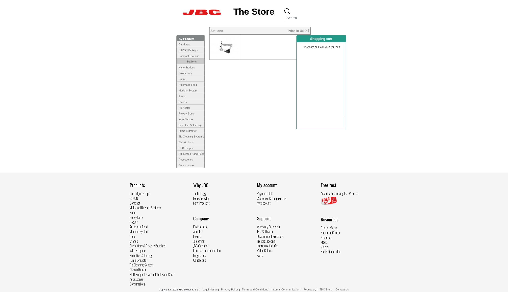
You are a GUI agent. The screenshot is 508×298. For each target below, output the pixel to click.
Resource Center (330, 232)
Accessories (186, 159)
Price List (326, 237)
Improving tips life (267, 245)
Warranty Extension (268, 226)
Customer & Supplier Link (271, 198)
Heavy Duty (185, 73)
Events (197, 236)
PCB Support (186, 148)
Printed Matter (329, 227)
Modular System (188, 90)
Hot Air (182, 79)
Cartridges (184, 44)
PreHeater (184, 107)
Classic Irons (186, 142)
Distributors (200, 226)
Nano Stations (187, 67)
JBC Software (265, 231)
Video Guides (264, 250)
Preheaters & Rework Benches (147, 245)
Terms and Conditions (255, 289)
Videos (324, 246)
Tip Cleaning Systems (191, 136)
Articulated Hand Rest (191, 153)
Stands (183, 102)
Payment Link (264, 193)
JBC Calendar (201, 245)
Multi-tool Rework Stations (145, 207)
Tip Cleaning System (141, 264)
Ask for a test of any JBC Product (339, 193)
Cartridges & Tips (140, 193)
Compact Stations (189, 56)
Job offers (198, 241)
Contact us (199, 260)
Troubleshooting (266, 241)
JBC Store (326, 289)
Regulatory (199, 255)
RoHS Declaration (331, 251)
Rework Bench (187, 113)
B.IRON (134, 198)
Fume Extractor (187, 130)
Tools (182, 96)
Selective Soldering (190, 125)
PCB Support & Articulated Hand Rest (151, 274)
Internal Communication (207, 250)
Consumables (186, 165)
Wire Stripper (186, 119)
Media (324, 242)
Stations (192, 61)
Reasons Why (201, 198)
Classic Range (138, 269)
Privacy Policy (230, 289)
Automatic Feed (188, 84)
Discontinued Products (270, 236)
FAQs (260, 255)
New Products (201, 203)
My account (263, 203)
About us (198, 231)
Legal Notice (210, 289)
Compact (135, 203)
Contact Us (342, 289)
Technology (199, 193)
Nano (133, 212)
